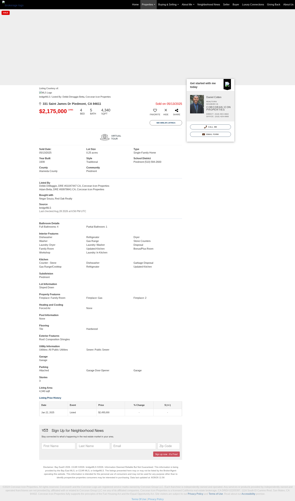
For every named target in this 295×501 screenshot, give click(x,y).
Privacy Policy (195, 494)
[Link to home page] (14, 4)
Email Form (212, 134)
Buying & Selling (169, 6)
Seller (226, 4)
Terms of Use (216, 494)
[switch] (155, 113)
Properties (149, 6)
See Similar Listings (165, 123)
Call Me (212, 127)
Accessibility (248, 494)
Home (135, 4)
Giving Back (273, 4)
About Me (189, 6)
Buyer (236, 4)
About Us (288, 4)
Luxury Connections (253, 4)
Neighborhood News (208, 4)
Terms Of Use (139, 499)
